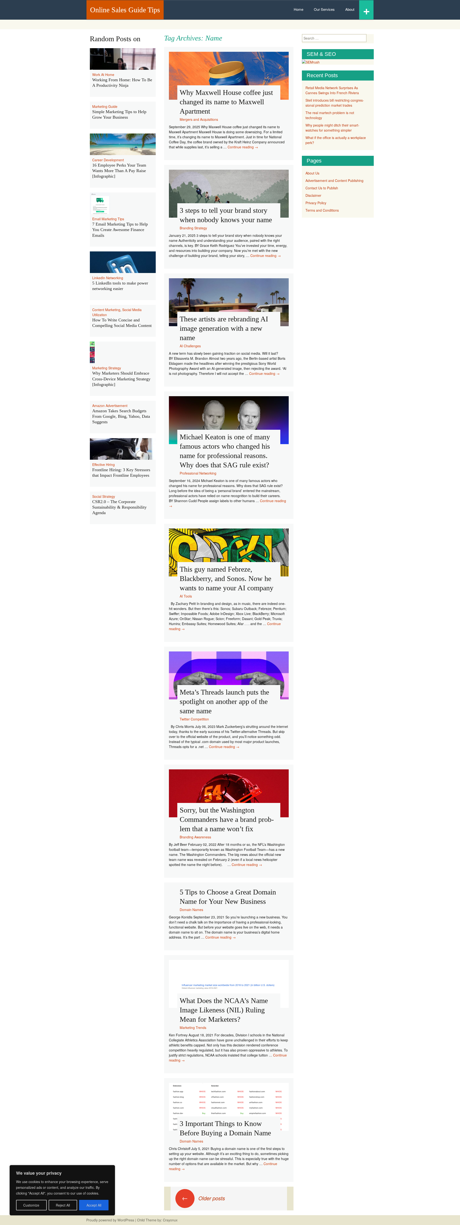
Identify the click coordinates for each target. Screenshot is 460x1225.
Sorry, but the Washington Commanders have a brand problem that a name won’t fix (227, 819)
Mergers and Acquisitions (199, 119)
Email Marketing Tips (108, 218)
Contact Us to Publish (321, 188)
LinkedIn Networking (107, 277)
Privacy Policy (315, 202)
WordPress (125, 1220)
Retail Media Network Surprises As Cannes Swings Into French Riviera (332, 90)
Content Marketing (106, 309)
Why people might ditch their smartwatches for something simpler (332, 128)
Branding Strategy (193, 228)
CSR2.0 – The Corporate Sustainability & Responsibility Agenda (119, 507)
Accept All (93, 1205)
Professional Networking (198, 473)
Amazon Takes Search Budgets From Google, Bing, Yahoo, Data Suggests (121, 416)
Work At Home (103, 74)
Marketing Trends (193, 1027)
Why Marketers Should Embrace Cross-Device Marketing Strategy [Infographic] (121, 379)
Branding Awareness (195, 837)
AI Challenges (190, 345)
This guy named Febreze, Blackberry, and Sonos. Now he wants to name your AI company (226, 578)
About (349, 9)
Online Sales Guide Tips (125, 10)
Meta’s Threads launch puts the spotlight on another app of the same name (224, 701)
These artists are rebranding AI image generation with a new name (224, 328)
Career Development (108, 159)
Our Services (324, 9)
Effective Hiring (103, 464)
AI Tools (186, 596)
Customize (31, 1205)
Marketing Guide (104, 106)
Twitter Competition (194, 719)
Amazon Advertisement (109, 405)
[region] (62, 1190)
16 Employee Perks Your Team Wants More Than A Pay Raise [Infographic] (119, 171)
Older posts (203, 1198)
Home (298, 9)
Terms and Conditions (322, 210)
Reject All (63, 1205)
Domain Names (191, 909)
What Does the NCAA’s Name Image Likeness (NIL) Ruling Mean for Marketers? (224, 1010)
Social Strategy (103, 496)
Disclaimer (313, 195)
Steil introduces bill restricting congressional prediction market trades (334, 103)
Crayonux (170, 1220)
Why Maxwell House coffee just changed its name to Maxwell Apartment (226, 101)
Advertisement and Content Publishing (334, 180)
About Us (312, 173)
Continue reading (243, 147)
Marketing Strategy (106, 368)
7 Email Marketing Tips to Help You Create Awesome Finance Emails (120, 230)
